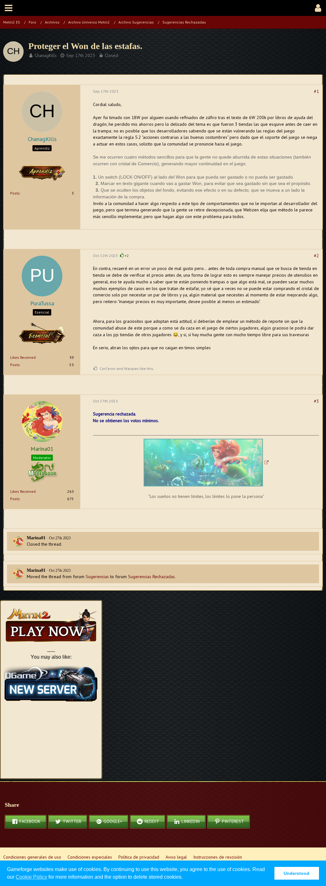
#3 (316, 401)
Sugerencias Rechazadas (151, 576)
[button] (8, 8)
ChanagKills (46, 55)
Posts (15, 193)
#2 (316, 256)
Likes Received (23, 357)
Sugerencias (97, 576)
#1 (316, 91)
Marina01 (36, 537)
